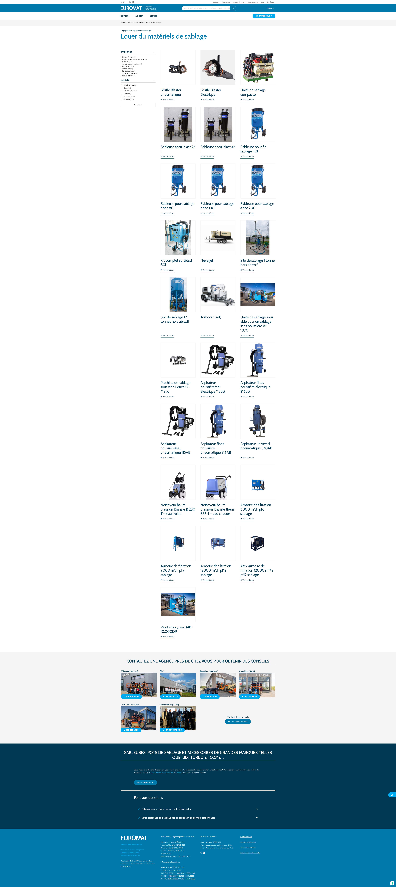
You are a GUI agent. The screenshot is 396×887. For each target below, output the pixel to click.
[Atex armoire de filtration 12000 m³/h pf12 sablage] (257, 554)
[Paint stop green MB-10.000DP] (178, 613)
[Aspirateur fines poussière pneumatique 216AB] (217, 432)
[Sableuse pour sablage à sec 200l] (257, 189)
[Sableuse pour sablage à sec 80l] (178, 189)
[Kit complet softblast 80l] (178, 246)
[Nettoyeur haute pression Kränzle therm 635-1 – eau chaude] (217, 493)
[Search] (233, 8)
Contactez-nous (246, 837)
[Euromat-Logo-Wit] (138, 838)
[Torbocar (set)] (217, 307)
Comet (179, 773)
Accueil (123, 23)
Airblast (170, 773)
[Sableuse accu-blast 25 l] (178, 133)
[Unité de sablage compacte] (257, 76)
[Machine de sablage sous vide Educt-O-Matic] (178, 371)
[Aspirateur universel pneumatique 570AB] (257, 432)
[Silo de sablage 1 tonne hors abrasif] (257, 246)
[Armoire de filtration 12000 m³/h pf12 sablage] (217, 554)
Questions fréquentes (248, 842)
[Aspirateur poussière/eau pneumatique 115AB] (178, 432)
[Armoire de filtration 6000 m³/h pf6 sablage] (257, 493)
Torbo (153, 773)
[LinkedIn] (133, 2)
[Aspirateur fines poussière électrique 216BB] (257, 371)
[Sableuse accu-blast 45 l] (217, 133)
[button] (245, 2)
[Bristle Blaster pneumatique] (178, 76)
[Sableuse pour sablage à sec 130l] (217, 189)
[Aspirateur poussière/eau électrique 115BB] (217, 371)
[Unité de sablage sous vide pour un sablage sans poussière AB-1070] (257, 307)
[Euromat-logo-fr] (138, 8)
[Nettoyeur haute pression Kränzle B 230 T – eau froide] (178, 493)
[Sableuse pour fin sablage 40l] (257, 133)
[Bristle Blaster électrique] (217, 76)
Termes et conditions (248, 847)
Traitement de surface (136, 23)
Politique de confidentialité (250, 853)
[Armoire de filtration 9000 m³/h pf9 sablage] (178, 554)
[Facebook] (130, 2)
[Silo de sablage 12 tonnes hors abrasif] (178, 307)
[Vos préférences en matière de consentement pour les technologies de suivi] (392, 883)
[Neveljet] (217, 246)
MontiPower (161, 773)
